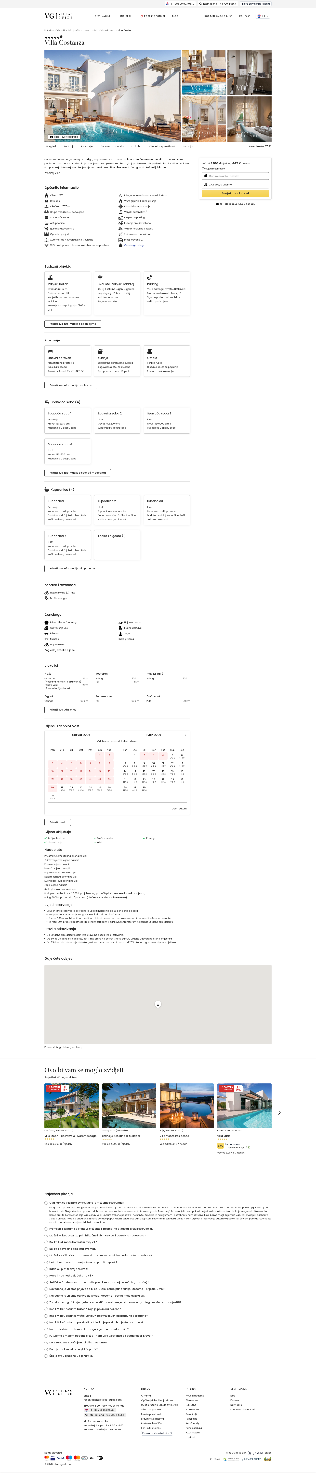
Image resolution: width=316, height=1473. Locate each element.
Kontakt (245, 16)
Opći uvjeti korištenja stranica (158, 1400)
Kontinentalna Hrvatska (243, 1409)
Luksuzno (191, 1405)
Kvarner (234, 1400)
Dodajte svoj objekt (218, 16)
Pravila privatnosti (151, 1414)
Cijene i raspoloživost (162, 146)
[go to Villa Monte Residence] (187, 1137)
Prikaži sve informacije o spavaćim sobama (78, 472)
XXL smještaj (193, 1432)
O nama (146, 1395)
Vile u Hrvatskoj (65, 30)
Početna (49, 30)
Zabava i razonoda (112, 146)
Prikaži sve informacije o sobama (71, 385)
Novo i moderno (195, 1395)
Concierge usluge (134, 245)
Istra (232, 1395)
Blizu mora (192, 1400)
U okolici (136, 146)
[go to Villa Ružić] (244, 1142)
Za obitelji (191, 1414)
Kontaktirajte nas (151, 1428)
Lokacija (188, 146)
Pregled (51, 146)
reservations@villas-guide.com (103, 1399)
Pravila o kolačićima (152, 1418)
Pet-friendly (192, 1423)
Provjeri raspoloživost (235, 193)
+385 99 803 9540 (182, 3)
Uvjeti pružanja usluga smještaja (159, 1405)
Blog (175, 16)
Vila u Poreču (108, 30)
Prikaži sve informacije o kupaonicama (74, 568)
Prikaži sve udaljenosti (64, 709)
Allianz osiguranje (151, 1409)
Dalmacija (236, 1405)
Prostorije (87, 146)
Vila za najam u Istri (87, 30)
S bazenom (192, 1409)
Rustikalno (191, 1418)
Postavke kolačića (151, 1423)
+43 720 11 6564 (219, 3)
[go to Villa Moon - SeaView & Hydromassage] (71, 1137)
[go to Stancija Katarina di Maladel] (129, 1137)
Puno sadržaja (194, 1428)
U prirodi (190, 1437)
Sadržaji (68, 146)
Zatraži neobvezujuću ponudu (237, 203)
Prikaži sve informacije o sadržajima (73, 324)
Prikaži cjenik (58, 822)
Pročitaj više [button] (52, 173)
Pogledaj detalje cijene (59, 650)
